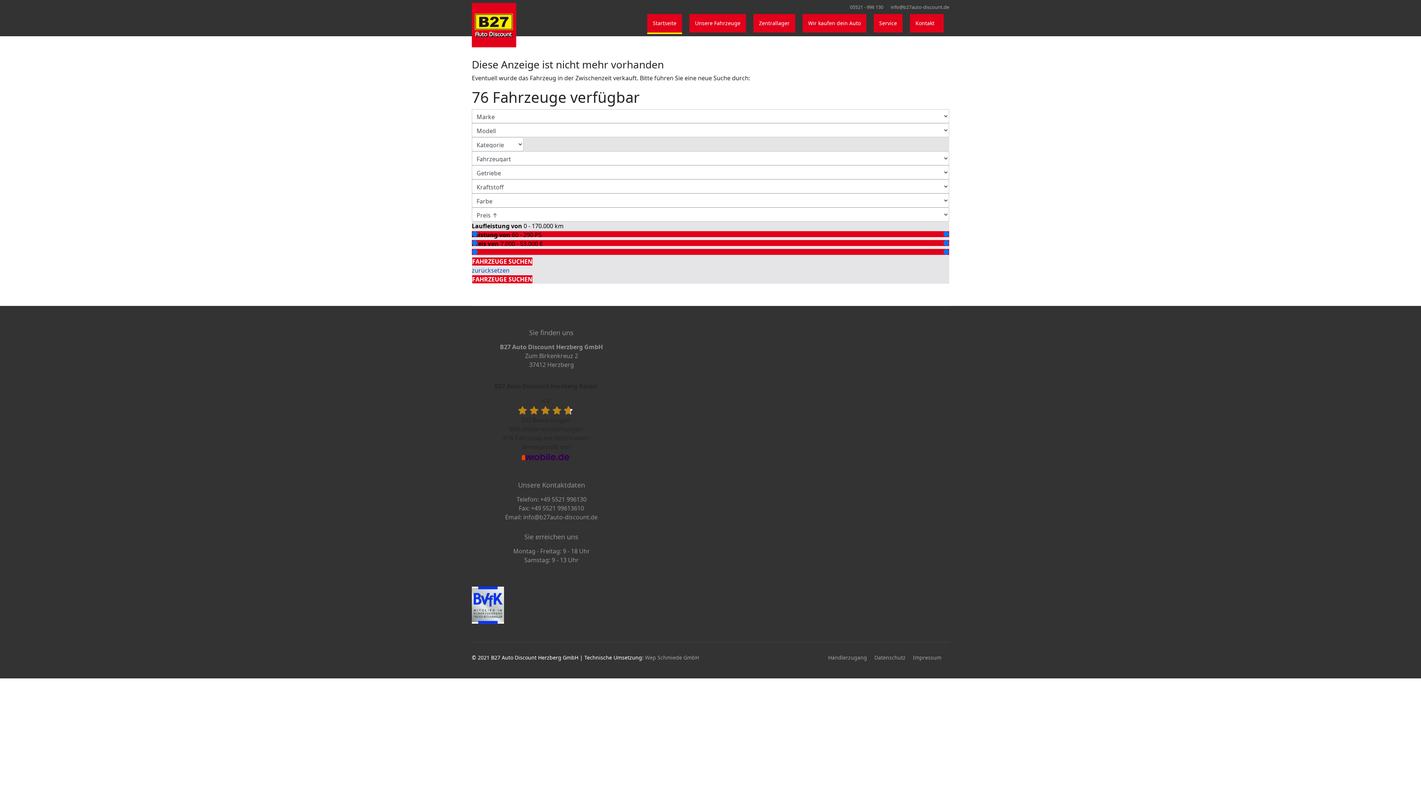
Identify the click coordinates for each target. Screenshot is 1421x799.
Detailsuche (490, 253)
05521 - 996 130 (866, 7)
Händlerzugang (847, 657)
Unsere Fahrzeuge (717, 23)
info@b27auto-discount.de (920, 7)
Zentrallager (774, 23)
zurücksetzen (491, 270)
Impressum (927, 657)
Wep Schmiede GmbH (672, 657)
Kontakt (925, 23)
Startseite (664, 23)
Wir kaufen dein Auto (834, 23)
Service (888, 23)
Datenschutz (890, 657)
